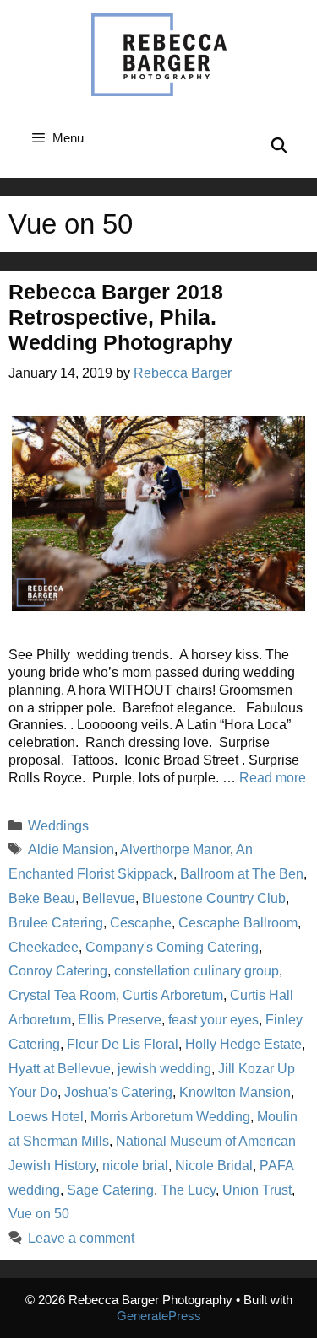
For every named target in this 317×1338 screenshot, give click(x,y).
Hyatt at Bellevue (59, 1068)
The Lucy (188, 1190)
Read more (272, 778)
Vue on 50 (38, 1213)
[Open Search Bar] (279, 146)
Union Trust (257, 1190)
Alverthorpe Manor (175, 849)
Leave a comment (81, 1238)
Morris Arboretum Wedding (170, 1117)
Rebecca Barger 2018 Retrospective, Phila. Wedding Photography (120, 317)
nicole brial (135, 1165)
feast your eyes (213, 1020)
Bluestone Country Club (214, 898)
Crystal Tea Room (62, 995)
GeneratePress (159, 1315)
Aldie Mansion (71, 849)
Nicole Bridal (214, 1165)
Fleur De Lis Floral (122, 1044)
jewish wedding (164, 1068)
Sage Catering (110, 1190)
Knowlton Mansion (235, 1092)
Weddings (58, 826)
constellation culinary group (196, 971)
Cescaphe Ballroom (238, 923)
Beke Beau (41, 898)
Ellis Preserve (119, 1020)
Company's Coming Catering (172, 947)
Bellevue (108, 898)
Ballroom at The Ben (241, 874)
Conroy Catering (57, 971)
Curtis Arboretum (173, 995)
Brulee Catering (55, 923)
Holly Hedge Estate (243, 1044)
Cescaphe (141, 923)
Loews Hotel (46, 1117)
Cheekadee (43, 947)
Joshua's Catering (118, 1092)
